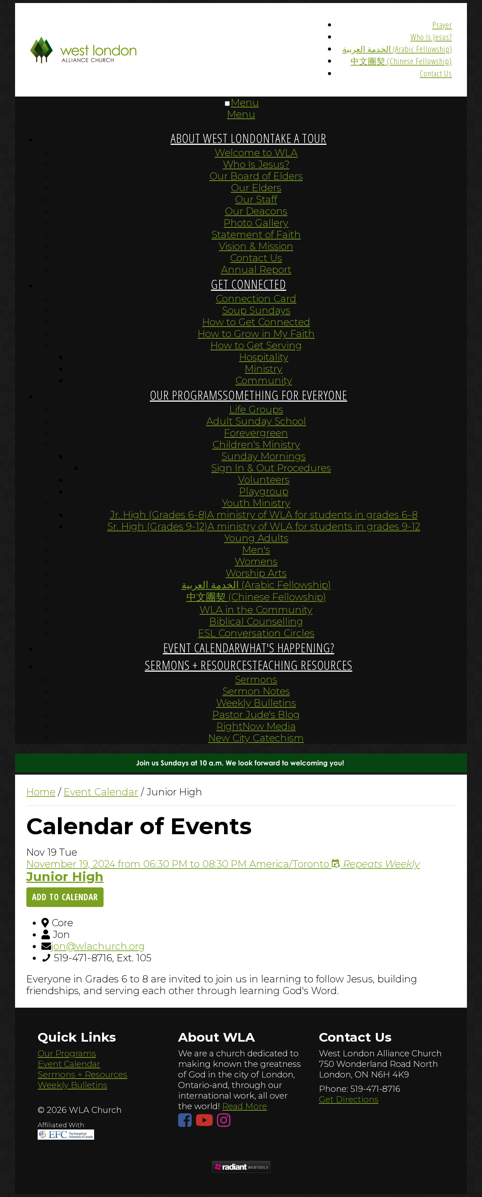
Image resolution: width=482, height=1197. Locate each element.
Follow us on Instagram (225, 1120)
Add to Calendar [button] (65, 897)
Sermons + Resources (82, 1074)
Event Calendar (69, 1064)
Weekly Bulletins (72, 1085)
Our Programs (67, 1053)
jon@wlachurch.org (98, 946)
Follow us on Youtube (206, 1120)
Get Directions (348, 1099)
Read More (244, 1106)
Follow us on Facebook (186, 1120)
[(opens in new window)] (241, 1168)
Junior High (65, 876)
